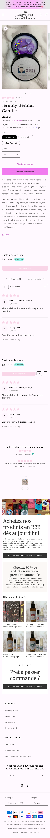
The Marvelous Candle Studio (19, 821)
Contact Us (9, 744)
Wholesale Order (12, 750)
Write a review (25, 268)
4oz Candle (9, 137)
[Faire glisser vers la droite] (30, 93)
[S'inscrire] (42, 776)
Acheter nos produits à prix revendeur (25, 555)
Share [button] (7, 235)
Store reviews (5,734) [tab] (36, 279)
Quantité (5, 149)
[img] (25, 450)
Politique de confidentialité (17, 828)
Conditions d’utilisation (36, 828)
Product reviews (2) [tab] (13, 279)
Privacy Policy (10, 722)
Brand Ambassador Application (18, 756)
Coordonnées (35, 832)
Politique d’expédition (20, 832)
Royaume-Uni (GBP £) (15, 803)
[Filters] (4, 286)
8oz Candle (26, 137)
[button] (3, 15)
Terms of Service (12, 728)
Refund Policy (11, 716)
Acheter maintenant (25, 171)
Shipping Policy (11, 710)
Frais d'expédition (16, 120)
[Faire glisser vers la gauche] (19, 93)
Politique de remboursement (33, 824)
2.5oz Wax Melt (11, 143)
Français (37, 803)
